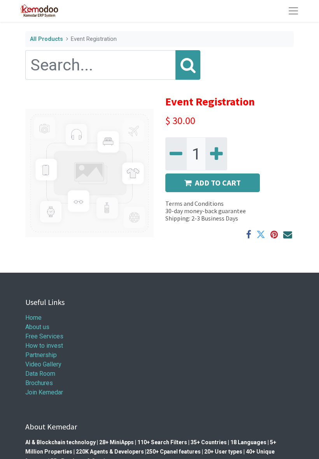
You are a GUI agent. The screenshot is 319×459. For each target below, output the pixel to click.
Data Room (40, 373)
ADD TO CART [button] (218, 182)
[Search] (187, 65)
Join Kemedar (44, 392)
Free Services (44, 336)
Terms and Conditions (194, 203)
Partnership (41, 355)
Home (33, 317)
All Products (46, 39)
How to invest (44, 345)
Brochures (39, 383)
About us (37, 327)
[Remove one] (176, 153)
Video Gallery (43, 364)
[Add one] (216, 153)
